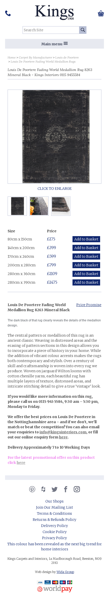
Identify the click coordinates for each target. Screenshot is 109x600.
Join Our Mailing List (54, 507)
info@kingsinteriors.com (63, 432)
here (63, 437)
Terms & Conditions (54, 513)
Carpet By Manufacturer (35, 57)
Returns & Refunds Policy (54, 519)
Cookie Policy (55, 532)
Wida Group (65, 572)
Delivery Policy (54, 525)
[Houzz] (43, 489)
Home (12, 57)
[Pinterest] (32, 489)
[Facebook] (66, 489)
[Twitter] (54, 489)
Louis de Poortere (67, 57)
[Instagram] (77, 489)
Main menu (51, 44)
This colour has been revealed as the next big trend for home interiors (54, 546)
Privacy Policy (54, 538)
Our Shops (54, 501)
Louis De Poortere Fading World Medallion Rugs (43, 61)
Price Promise (88, 305)
